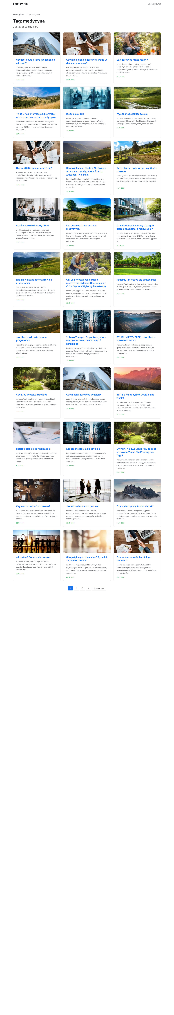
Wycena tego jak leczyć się (132, 113)
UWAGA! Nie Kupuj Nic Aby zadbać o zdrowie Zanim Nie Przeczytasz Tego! (136, 452)
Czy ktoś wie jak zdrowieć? (31, 394)
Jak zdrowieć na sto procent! (82, 506)
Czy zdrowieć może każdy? (132, 59)
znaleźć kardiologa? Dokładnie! (33, 448)
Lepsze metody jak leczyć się (83, 448)
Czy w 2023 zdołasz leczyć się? (34, 168)
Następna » (99, 588)
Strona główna (154, 4)
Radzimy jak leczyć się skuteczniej (136, 279)
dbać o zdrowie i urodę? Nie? (32, 225)
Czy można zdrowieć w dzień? (83, 394)
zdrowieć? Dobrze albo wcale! (33, 557)
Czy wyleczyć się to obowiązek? (135, 506)
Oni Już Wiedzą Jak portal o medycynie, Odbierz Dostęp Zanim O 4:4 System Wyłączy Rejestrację (86, 283)
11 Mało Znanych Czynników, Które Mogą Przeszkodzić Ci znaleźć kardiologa (86, 340)
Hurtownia (20, 3)
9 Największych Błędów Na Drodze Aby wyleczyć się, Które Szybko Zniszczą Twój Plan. (86, 171)
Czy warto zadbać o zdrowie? (33, 506)
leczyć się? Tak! (75, 113)
